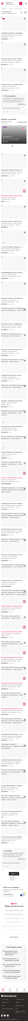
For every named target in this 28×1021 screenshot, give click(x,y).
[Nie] (7, 111)
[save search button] (25, 12)
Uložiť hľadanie (8, 894)
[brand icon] (2, 3)
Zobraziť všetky (14, 937)
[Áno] (4, 111)
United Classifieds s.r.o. (12, 1019)
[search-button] (20, 3)
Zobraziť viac (21, 104)
